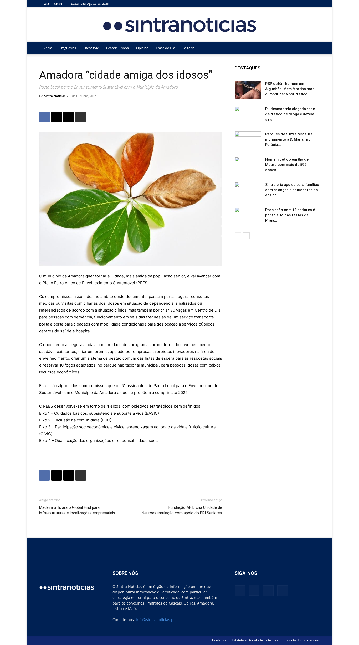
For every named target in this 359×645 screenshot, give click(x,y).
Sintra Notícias (54, 96)
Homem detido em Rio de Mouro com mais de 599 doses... (287, 164)
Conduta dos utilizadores (302, 640)
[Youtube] (316, 3)
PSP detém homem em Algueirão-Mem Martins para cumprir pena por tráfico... (290, 89)
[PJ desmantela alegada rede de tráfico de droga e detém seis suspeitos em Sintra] (248, 115)
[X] (307, 3)
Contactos (219, 640)
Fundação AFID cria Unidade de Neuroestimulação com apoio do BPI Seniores (182, 510)
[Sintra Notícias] (179, 25)
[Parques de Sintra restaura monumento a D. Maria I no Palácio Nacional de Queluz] (248, 140)
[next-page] (246, 235)
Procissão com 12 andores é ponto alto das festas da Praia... (290, 215)
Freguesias (67, 47)
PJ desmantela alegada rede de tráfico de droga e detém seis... (290, 114)
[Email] (68, 117)
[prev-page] (238, 235)
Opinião (142, 47)
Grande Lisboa (117, 47)
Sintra (47, 47)
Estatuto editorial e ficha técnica (255, 640)
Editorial (188, 47)
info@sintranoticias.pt (155, 619)
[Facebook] (290, 3)
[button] (313, 48)
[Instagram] (298, 3)
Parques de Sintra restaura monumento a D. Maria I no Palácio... (288, 139)
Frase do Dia (165, 47)
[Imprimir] (80, 117)
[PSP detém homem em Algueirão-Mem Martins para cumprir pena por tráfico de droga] (248, 90)
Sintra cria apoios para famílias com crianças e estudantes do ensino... (292, 189)
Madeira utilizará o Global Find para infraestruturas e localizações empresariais (77, 510)
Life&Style (91, 47)
